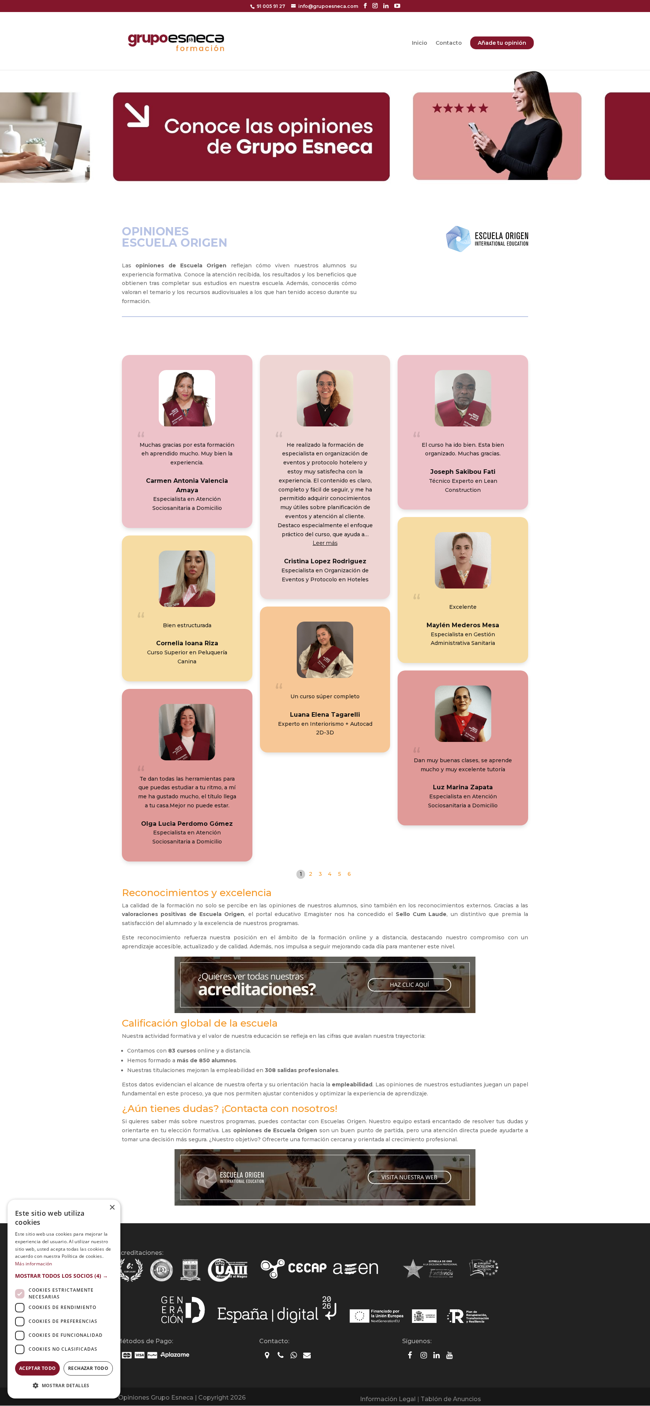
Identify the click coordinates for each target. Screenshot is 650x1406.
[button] (325, 543)
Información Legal (388, 1399)
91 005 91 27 (271, 6)
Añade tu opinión (502, 42)
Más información (33, 1263)
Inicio (419, 43)
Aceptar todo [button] (37, 1368)
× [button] (112, 1207)
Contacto (449, 43)
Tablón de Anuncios (451, 1399)
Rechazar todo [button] (88, 1368)
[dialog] (64, 1299)
